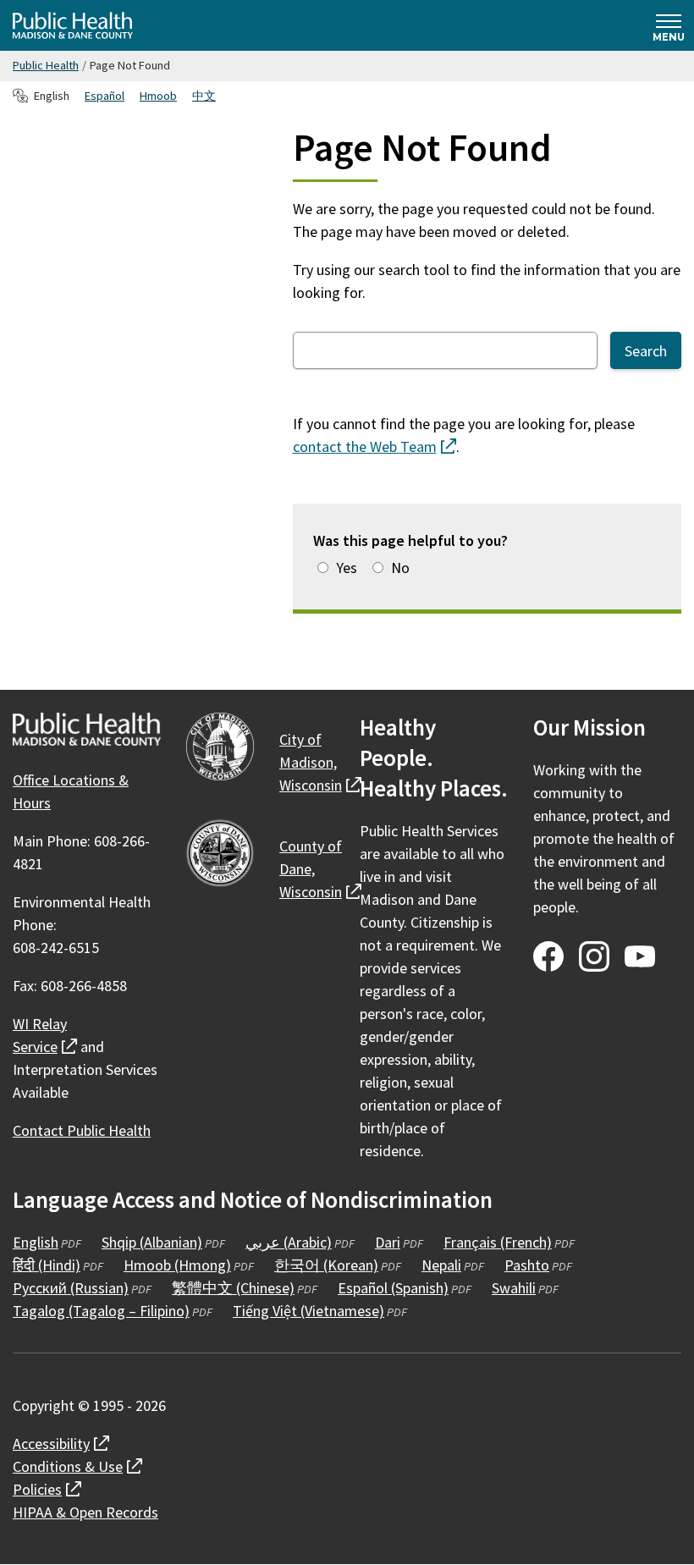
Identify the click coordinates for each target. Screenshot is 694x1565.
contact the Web (374, 446)
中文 (204, 95)
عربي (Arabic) (288, 1242)
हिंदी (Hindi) (46, 1265)
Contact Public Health (82, 1130)
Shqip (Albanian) (152, 1242)
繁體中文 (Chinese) (233, 1288)
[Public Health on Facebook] (548, 956)
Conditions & (77, 1466)
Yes (346, 567)
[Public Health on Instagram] (594, 956)
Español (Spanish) (393, 1288)
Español (104, 95)
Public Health (46, 65)
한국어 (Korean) (326, 1265)
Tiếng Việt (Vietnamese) (308, 1310)
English (35, 1242)
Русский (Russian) (71, 1288)
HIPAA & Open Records (85, 1512)
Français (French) (497, 1242)
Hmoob (158, 95)
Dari (387, 1242)
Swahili (514, 1288)
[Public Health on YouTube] (640, 956)
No (400, 567)
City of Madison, (320, 762)
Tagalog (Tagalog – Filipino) (101, 1310)
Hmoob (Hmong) (177, 1265)
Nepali (441, 1265)
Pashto (526, 1265)
